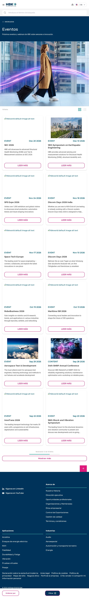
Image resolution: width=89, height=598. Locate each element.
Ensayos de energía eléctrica (14, 541)
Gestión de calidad (54, 517)
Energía (49, 550)
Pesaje (5, 568)
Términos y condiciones (56, 521)
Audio (48, 537)
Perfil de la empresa (50, 576)
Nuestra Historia (53, 491)
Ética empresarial (53, 508)
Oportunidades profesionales (59, 499)
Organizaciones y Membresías (59, 504)
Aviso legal (45, 573)
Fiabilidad (6, 550)
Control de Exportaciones (57, 513)
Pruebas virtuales (10, 563)
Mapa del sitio (19, 576)
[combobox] (44, 12)
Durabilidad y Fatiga (11, 555)
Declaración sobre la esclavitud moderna (20, 573)
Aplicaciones (8, 531)
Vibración (6, 559)
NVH (4, 546)
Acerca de (50, 484)
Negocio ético (33, 576)
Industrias (50, 531)
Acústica (6, 537)
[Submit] (4, 12)
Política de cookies (59, 573)
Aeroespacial (51, 541)
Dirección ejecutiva (54, 495)
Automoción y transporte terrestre (61, 546)
